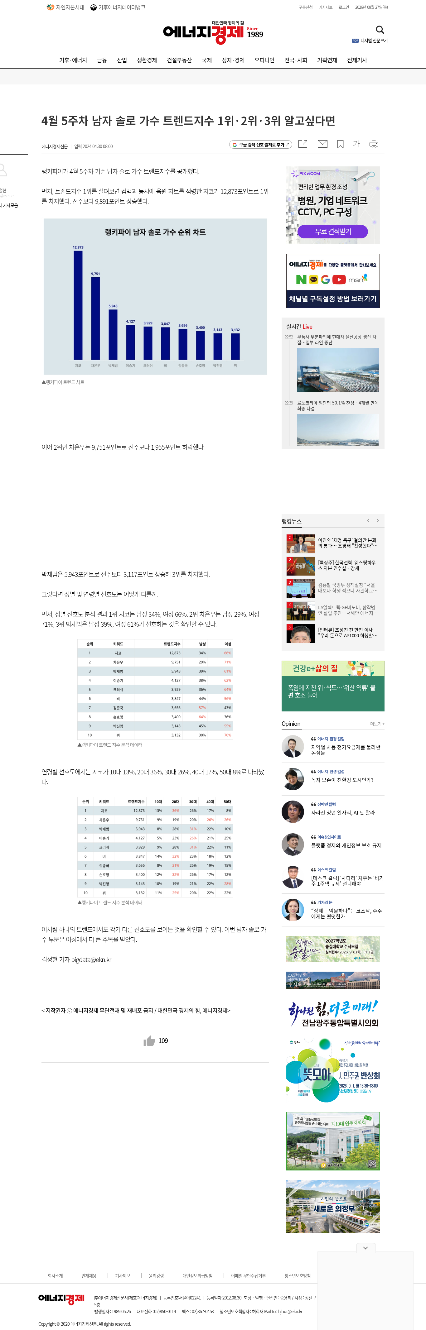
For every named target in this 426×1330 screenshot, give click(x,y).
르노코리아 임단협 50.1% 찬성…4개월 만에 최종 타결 (338, 390)
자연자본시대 (70, 7)
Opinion (291, 723)
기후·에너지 (73, 60)
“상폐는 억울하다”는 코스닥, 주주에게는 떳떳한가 (346, 913)
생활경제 (147, 60)
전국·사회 (295, 60)
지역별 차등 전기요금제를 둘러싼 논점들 (345, 749)
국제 (207, 60)
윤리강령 (156, 1275)
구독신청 (305, 7)
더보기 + (377, 723)
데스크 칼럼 (326, 870)
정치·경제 (233, 60)
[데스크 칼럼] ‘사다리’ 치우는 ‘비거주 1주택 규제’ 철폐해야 (347, 880)
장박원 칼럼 (326, 804)
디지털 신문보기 (374, 40)
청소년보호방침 (297, 1275)
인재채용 (88, 1275)
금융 (102, 60)
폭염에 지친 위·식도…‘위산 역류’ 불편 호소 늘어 (331, 691)
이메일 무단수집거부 (248, 1275)
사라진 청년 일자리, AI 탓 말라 (343, 812)
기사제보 (325, 7)
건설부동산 (179, 60)
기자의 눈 (324, 902)
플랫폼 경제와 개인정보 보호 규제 (346, 845)
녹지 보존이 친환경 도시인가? (342, 779)
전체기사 (357, 60)
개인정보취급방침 (197, 1275)
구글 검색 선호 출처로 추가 (261, 144)
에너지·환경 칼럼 (330, 739)
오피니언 (264, 60)
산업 (122, 60)
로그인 (344, 7)
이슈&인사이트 (329, 837)
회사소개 (55, 1275)
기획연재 (327, 60)
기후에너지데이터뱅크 (122, 7)
